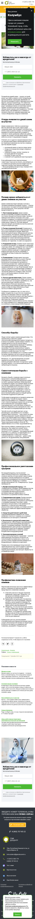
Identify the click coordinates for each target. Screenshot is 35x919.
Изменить (15, 42)
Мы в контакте (11, 875)
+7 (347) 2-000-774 (28, 2)
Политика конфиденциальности (6, 885)
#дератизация (5, 650)
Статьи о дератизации (13, 652)
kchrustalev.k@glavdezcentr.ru (16, 854)
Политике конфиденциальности (15, 906)
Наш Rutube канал (12, 880)
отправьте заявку (15, 32)
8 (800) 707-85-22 (12, 861)
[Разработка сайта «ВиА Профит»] (17, 894)
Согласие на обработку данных (25, 885)
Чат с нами (10, 865)
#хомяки (12, 650)
